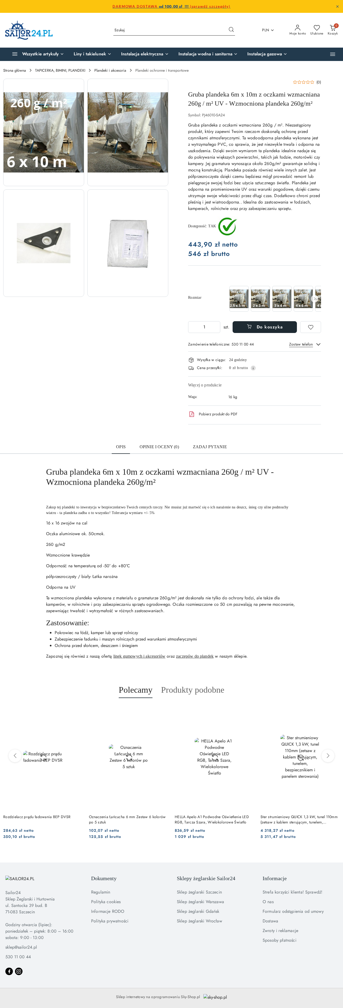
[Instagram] (19, 971)
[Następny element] (314, 298)
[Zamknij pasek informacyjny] (337, 6)
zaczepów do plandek (195, 656)
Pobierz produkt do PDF (218, 414)
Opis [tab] (121, 446)
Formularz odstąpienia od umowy (293, 911)
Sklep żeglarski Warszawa (200, 902)
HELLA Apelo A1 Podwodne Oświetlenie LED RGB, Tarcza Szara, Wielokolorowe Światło (212, 819)
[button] (332, 54)
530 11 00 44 (18, 957)
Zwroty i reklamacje (280, 930)
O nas (268, 902)
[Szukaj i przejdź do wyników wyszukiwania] (231, 30)
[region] (274, 298)
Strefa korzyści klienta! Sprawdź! (292, 892)
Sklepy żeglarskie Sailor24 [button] (206, 878)
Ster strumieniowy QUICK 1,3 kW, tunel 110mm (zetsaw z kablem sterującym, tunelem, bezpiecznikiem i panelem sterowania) (299, 819)
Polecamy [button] (135, 690)
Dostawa (270, 921)
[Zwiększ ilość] (216, 327)
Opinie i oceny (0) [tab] (159, 446)
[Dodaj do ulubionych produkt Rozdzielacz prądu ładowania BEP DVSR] (76, 711)
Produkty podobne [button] (192, 690)
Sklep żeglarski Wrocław (199, 921)
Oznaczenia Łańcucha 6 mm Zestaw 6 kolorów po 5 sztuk (127, 819)
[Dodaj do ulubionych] (310, 327)
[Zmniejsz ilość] (192, 327)
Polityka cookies (106, 902)
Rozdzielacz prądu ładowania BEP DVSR (36, 816)
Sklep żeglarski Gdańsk (198, 911)
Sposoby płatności (279, 940)
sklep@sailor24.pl (21, 947)
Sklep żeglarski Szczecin (199, 892)
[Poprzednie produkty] (15, 755)
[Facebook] (9, 971)
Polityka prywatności (109, 921)
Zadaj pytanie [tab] (210, 446)
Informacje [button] (275, 878)
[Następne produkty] (328, 755)
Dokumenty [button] (104, 878)
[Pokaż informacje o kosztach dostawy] (253, 368)
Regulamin (100, 892)
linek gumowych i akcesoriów (139, 656)
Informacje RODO (107, 911)
